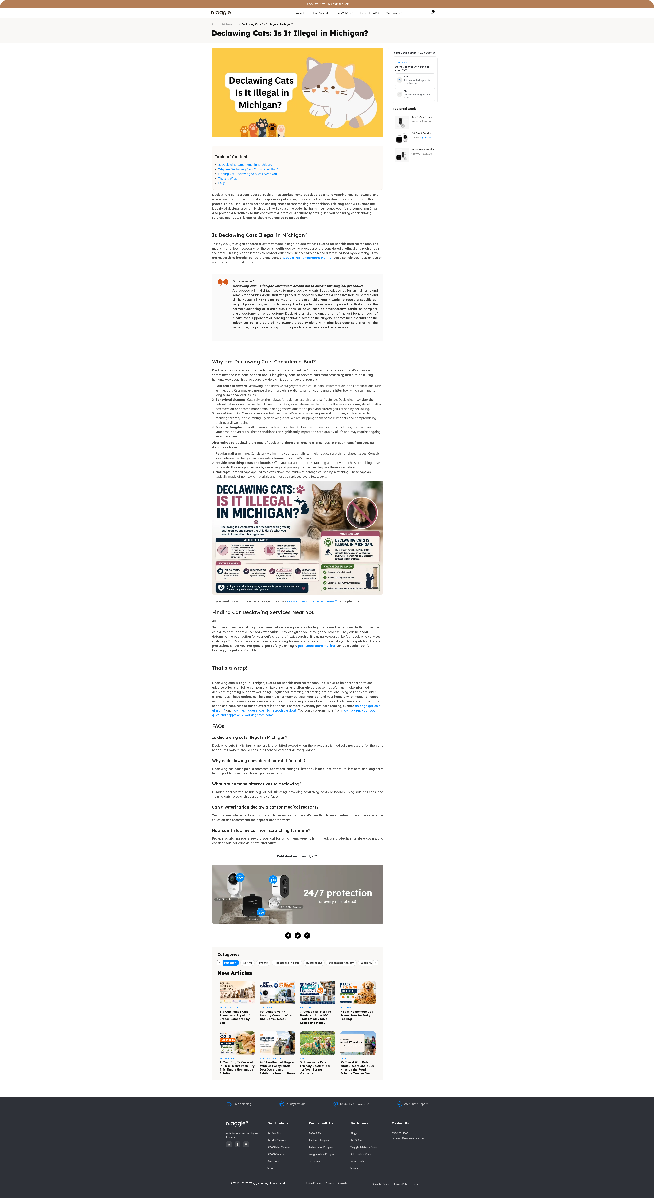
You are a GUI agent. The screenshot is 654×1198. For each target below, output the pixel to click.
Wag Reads (393, 12)
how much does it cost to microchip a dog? (264, 710)
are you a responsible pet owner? (312, 601)
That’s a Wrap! (228, 178)
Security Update (381, 1184)
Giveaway (314, 1160)
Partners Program (319, 1140)
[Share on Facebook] (288, 935)
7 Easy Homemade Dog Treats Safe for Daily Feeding (356, 1015)
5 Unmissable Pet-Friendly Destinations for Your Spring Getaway (315, 1067)
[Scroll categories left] (219, 962)
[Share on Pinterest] (307, 935)
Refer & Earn (316, 1133)
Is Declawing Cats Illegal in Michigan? (245, 165)
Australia (342, 1183)
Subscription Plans (360, 1154)
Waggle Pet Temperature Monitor (307, 258)
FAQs (222, 183)
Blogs (214, 24)
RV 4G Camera (275, 1154)
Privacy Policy (401, 1184)
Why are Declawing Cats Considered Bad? (248, 169)
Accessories (274, 1160)
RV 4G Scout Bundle (422, 149)
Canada (330, 1183)
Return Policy (358, 1160)
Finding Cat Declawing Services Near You (247, 174)
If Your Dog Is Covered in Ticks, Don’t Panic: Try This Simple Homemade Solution (237, 1067)
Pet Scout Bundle (421, 133)
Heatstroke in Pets (369, 12)
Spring (247, 962)
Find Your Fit (320, 12)
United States (313, 1183)
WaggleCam (369, 962)
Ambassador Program (321, 1147)
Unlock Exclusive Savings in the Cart (327, 4)
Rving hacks (314, 962)
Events (263, 962)
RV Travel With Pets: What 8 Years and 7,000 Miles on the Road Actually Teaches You (357, 1067)
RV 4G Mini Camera (422, 117)
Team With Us (342, 12)
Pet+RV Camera (276, 1140)
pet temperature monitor (317, 646)
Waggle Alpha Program (322, 1154)
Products (299, 12)
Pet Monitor (274, 1133)
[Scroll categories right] (375, 962)
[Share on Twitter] (298, 935)
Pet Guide (356, 1140)
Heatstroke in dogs (287, 962)
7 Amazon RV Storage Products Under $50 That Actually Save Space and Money (315, 1017)
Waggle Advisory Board (363, 1147)
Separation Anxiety (341, 962)
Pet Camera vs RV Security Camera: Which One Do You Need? (276, 1015)
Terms (416, 1184)
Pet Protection (229, 24)
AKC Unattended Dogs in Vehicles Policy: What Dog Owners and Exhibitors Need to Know (277, 1067)
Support (354, 1167)
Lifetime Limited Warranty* (354, 1104)
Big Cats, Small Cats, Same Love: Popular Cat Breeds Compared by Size (237, 1017)
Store (270, 1167)
